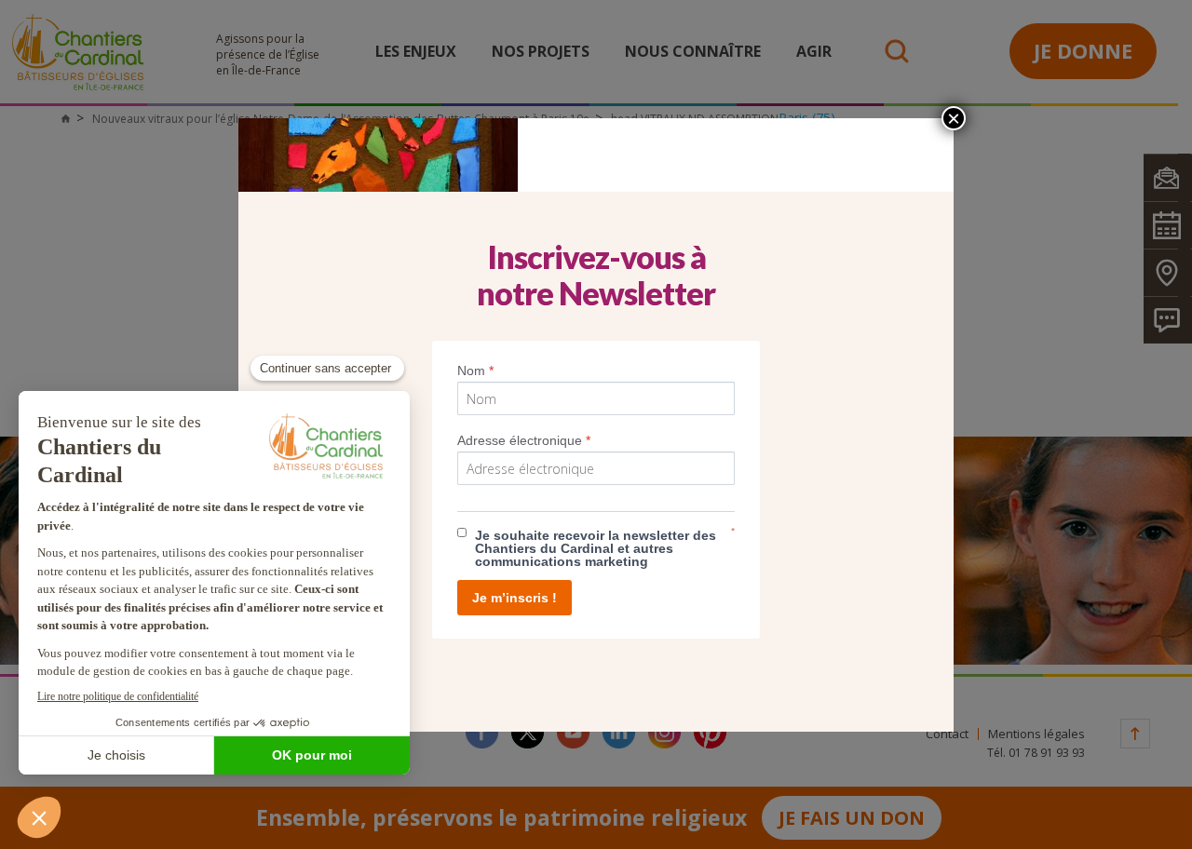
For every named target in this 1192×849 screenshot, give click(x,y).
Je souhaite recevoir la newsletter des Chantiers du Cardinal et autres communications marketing (595, 548)
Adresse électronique (523, 440)
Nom (475, 370)
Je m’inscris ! (514, 597)
